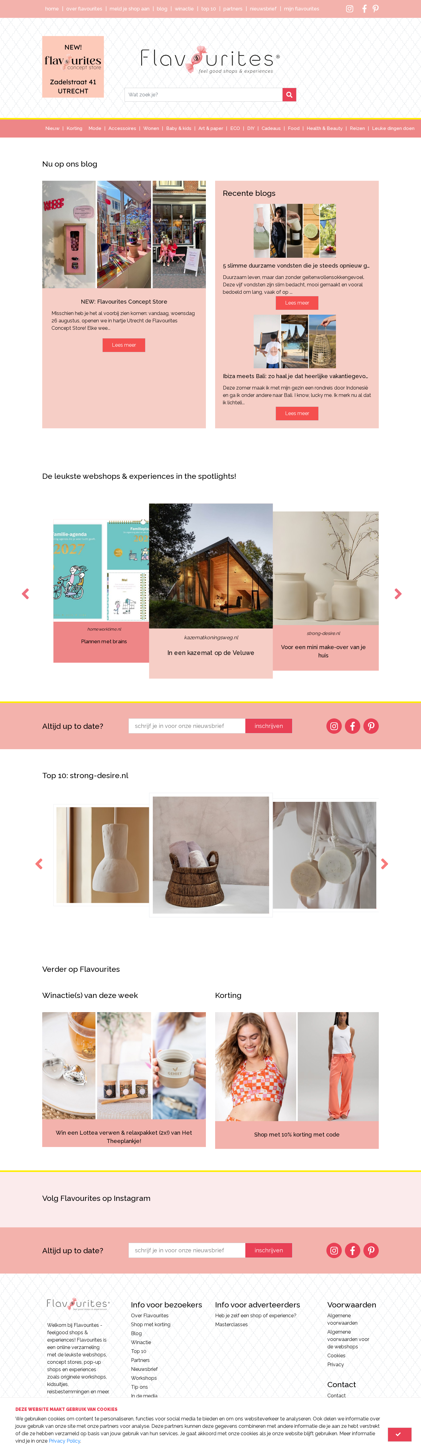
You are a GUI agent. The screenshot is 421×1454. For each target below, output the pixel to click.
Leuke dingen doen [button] (393, 128)
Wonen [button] (151, 128)
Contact (336, 1396)
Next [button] (397, 588)
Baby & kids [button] (178, 128)
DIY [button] (251, 128)
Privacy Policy (64, 1441)
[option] (104, 591)
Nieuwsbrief (263, 9)
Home (52, 9)
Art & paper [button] (210, 128)
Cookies (336, 1356)
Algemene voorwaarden (342, 1319)
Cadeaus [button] (271, 128)
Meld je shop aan (129, 9)
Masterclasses (231, 1324)
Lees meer (124, 345)
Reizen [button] (357, 128)
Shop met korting (150, 1324)
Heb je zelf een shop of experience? (255, 1316)
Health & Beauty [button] (325, 128)
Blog (162, 9)
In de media (144, 1396)
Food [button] (294, 128)
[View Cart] (400, 1435)
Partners (233, 9)
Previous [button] (24, 588)
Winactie (184, 9)
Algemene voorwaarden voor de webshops (348, 1339)
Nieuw (52, 128)
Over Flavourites (84, 9)
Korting (74, 128)
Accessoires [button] (122, 128)
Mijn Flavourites (301, 9)
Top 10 (208, 9)
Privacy (335, 1364)
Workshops (144, 1378)
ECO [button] (235, 128)
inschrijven (269, 726)
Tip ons (139, 1387)
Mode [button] (94, 128)
